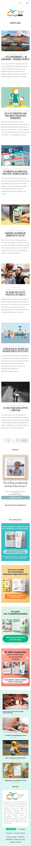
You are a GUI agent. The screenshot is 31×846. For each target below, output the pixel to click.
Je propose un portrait (15, 497)
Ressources (20, 230)
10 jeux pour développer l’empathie (15, 409)
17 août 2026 (15, 782)
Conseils (22, 54)
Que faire (11, 230)
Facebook (3, 510)
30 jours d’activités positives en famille (16, 293)
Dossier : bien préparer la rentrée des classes (15, 757)
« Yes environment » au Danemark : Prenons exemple (15, 58)
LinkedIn (17, 510)
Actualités (16, 110)
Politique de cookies (19, 839)
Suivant (24, 440)
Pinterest (13, 510)
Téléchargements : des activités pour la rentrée (15, 780)
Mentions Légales (12, 837)
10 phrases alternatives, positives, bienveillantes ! (15, 172)
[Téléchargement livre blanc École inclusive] (15, 667)
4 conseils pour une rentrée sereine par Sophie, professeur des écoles (13, 712)
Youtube (22, 510)
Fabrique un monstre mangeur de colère (15, 234)
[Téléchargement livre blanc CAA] (15, 583)
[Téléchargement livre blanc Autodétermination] (15, 625)
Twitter (27, 510)
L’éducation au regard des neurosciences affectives (15, 350)
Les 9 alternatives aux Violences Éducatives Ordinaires (15, 115)
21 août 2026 (15, 737)
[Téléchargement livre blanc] (15, 542)
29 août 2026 (15, 715)
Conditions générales (15, 842)
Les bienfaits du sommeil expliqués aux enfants (15, 735)
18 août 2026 (15, 760)
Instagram (8, 510)
